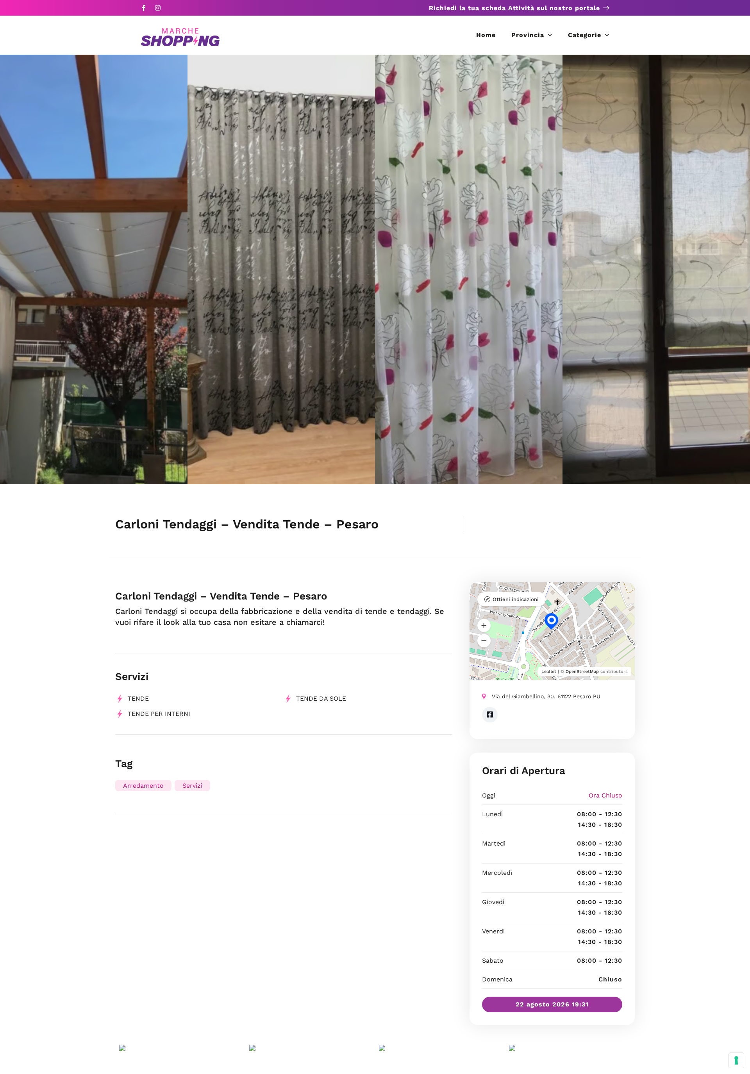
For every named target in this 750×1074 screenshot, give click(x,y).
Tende (138, 698)
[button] (484, 625)
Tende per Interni (159, 713)
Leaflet (548, 671)
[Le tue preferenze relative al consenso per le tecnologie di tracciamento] (736, 1060)
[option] (94, 269)
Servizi (192, 785)
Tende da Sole (321, 698)
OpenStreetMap (582, 671)
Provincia (527, 35)
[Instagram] (158, 8)
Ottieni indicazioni (516, 599)
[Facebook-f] (144, 8)
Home (486, 35)
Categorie (584, 35)
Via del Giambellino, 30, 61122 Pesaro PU (546, 696)
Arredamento (143, 785)
